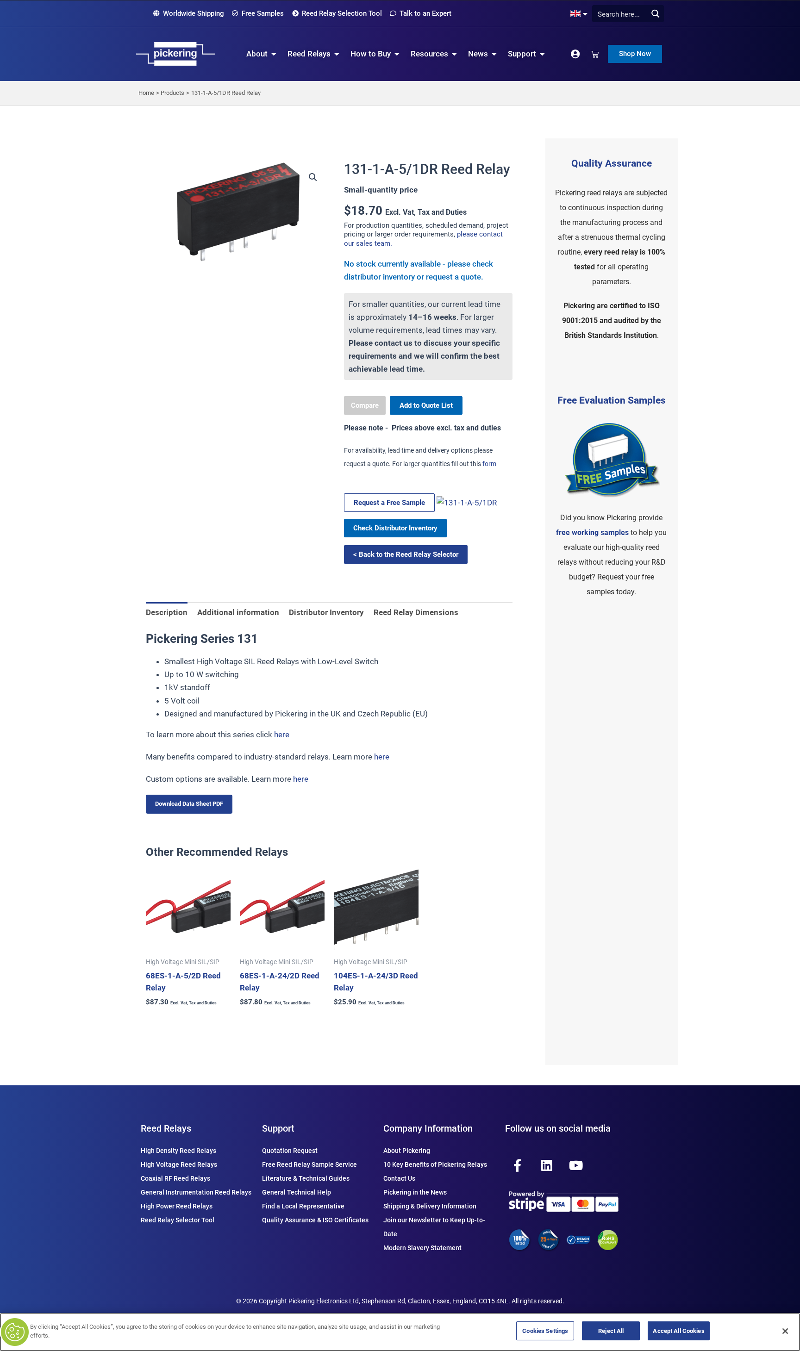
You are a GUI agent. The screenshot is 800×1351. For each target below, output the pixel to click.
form (489, 463)
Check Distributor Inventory (395, 528)
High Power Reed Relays (176, 1206)
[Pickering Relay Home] (175, 54)
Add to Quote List (426, 405)
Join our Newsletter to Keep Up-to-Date (434, 1227)
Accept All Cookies (678, 1330)
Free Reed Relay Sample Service (309, 1164)
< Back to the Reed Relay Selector (405, 554)
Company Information (428, 1128)
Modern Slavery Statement (422, 1247)
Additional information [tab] (238, 612)
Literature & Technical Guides (306, 1178)
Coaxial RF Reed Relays (175, 1178)
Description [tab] (167, 612)
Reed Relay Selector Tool (177, 1220)
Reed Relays (166, 1128)
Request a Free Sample (389, 502)
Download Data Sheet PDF (189, 803)
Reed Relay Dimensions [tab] (416, 612)
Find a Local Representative (303, 1206)
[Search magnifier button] (655, 14)
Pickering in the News (415, 1192)
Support (278, 1128)
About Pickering (406, 1150)
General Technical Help (296, 1192)
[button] (313, 177)
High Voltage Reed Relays (179, 1164)
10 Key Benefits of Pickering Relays (435, 1164)
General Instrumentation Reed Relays (196, 1192)
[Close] (785, 1331)
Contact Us (399, 1178)
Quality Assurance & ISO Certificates (315, 1220)
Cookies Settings (545, 1330)
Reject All (611, 1330)
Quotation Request (290, 1150)
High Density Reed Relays (178, 1150)
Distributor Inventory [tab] (326, 612)
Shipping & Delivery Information (429, 1206)
